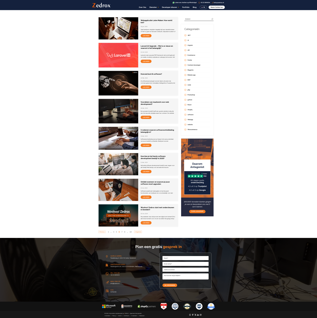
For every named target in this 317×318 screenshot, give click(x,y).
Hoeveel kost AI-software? (151, 74)
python (190, 100)
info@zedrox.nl (114, 283)
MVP (189, 80)
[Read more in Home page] (101, 5)
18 (131, 232)
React (189, 105)
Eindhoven (126, 315)
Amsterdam (134, 315)
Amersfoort (107, 315)
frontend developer (194, 65)
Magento (190, 70)
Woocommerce (192, 129)
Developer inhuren (169, 7)
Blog (194, 7)
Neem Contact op (217, 7)
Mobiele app (191, 75)
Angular (190, 45)
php (189, 90)
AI (188, 40)
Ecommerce (191, 55)
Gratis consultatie (197, 211)
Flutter (190, 60)
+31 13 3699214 (115, 275)
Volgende (138, 232)
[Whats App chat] (190, 314)
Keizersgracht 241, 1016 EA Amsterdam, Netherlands (126, 266)
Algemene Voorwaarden (136, 313)
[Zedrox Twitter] (195, 314)
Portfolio (185, 7)
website (190, 124)
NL (204, 7)
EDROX (126, 313)
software (190, 114)
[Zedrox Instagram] (201, 314)
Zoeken (212, 19)
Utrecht (120, 315)
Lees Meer (146, 35)
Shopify (190, 109)
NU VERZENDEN (170, 285)
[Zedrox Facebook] (192, 314)
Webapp (190, 119)
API (189, 50)
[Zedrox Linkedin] (198, 315)
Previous (102, 232)
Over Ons (142, 7)
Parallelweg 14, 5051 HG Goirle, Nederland (123, 258)
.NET (189, 35)
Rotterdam (142, 315)
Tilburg (114, 315)
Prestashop (191, 95)
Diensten (153, 7)
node (189, 85)
